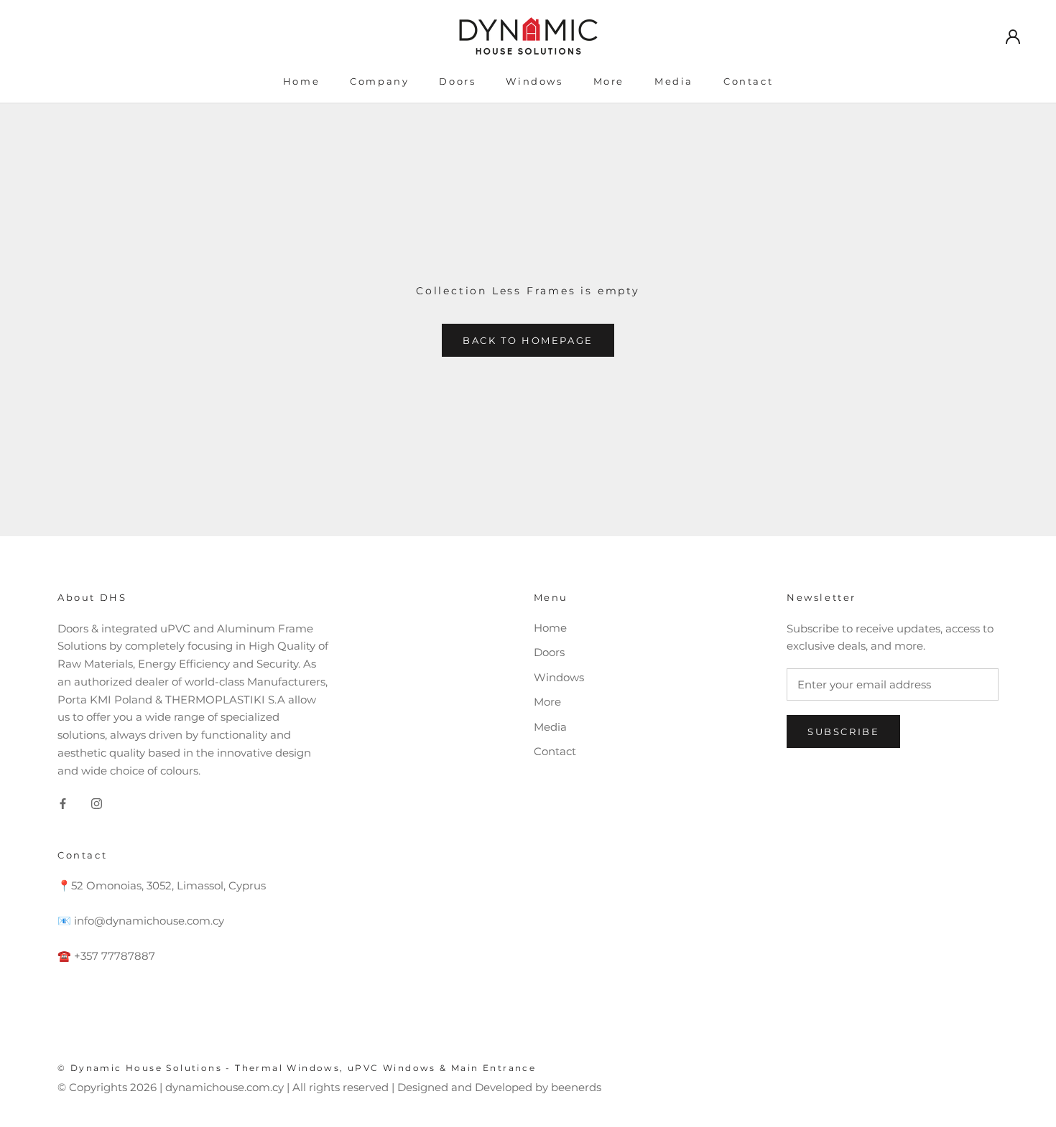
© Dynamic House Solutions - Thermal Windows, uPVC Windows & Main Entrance (296, 1067)
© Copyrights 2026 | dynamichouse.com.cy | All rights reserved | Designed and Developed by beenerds (329, 1087)
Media (673, 81)
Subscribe (843, 731)
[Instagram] (96, 803)
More (608, 81)
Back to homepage (528, 340)
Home (301, 81)
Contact (748, 81)
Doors (457, 81)
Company (379, 81)
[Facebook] (62, 803)
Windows (534, 81)
